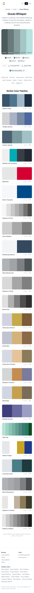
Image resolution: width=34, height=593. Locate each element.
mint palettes (17, 579)
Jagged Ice (19, 83)
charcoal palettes (27, 579)
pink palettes (5, 571)
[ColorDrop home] (3, 3)
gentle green (28, 77)
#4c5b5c (9, 57)
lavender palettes (6, 579)
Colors (3, 557)
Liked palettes (5, 560)
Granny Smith (28, 80)
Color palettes (5, 555)
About (3, 562)
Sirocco (20, 80)
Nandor (15, 80)
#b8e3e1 (22, 61)
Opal (13, 83)
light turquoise (6, 80)
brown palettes (24, 569)
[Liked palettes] (22, 3)
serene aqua (20, 77)
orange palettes (6, 574)
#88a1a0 (27, 57)
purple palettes (14, 571)
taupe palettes (15, 576)
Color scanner (22, 557)
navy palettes (25, 576)
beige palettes (5, 576)
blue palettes (5, 569)
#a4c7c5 (13, 61)
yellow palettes (16, 574)
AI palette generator (24, 555)
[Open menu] (30, 3)
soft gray (12, 77)
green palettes (14, 569)
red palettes (23, 571)
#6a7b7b (18, 57)
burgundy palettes (6, 581)
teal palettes (25, 574)
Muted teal (5, 77)
